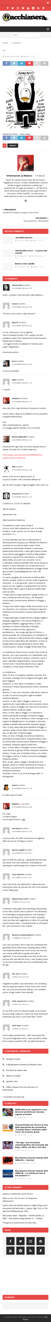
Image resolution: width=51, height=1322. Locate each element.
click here (16, 1025)
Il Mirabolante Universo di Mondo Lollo (24, 1064)
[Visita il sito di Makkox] (26, 200)
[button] (47, 3)
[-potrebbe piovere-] (8, 240)
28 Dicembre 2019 (23, 1150)
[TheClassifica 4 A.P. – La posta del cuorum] (8, 253)
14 (16, 258)
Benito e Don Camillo (25, 263)
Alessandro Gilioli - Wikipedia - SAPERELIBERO (22, 1215)
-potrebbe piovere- (24, 237)
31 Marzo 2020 (22, 1135)
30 (30, 1178)
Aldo (14, 380)
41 (42, 240)
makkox (12, 145)
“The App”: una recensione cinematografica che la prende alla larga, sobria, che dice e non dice (31, 1144)
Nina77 (15, 322)
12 (31, 1135)
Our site (15, 974)
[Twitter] (12, 8)
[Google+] (38, 8)
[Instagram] (18, 8)
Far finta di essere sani (16, 1070)
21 (43, 267)
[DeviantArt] (43, 8)
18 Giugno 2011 (22, 256)
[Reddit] (33, 8)
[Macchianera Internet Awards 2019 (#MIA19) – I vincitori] (8, 1160)
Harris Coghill (18, 850)
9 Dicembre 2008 (23, 240)
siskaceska (17, 285)
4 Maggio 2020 (22, 1117)
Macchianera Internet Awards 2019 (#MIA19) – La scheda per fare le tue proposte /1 (31, 1173)
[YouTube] (28, 8)
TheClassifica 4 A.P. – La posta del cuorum (31, 251)
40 (34, 1163)
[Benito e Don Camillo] (8, 266)
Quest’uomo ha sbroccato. (25, 1222)
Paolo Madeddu (36, 256)
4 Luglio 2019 (21, 1178)
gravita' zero (12, 1081)
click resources (19, 1001)
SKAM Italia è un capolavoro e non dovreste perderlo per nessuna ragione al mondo (31, 1111)
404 (13, 466)
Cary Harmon (18, 874)
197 (31, 1117)
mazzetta (16, 493)
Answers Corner (13, 1059)
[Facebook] (7, 8)
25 (34, 56)
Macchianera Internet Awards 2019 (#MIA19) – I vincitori (31, 1159)
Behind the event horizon (22, 1194)
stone (14, 304)
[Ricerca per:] (26, 35)
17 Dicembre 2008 (23, 267)
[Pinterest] (23, 8)
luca (14, 361)
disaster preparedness (22, 935)
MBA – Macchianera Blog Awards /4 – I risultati (22, 1218)
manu (14, 785)
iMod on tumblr (13, 1076)
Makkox (26, 56)
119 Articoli (39, 176)
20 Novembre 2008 (12, 56)
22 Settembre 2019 (23, 1163)
